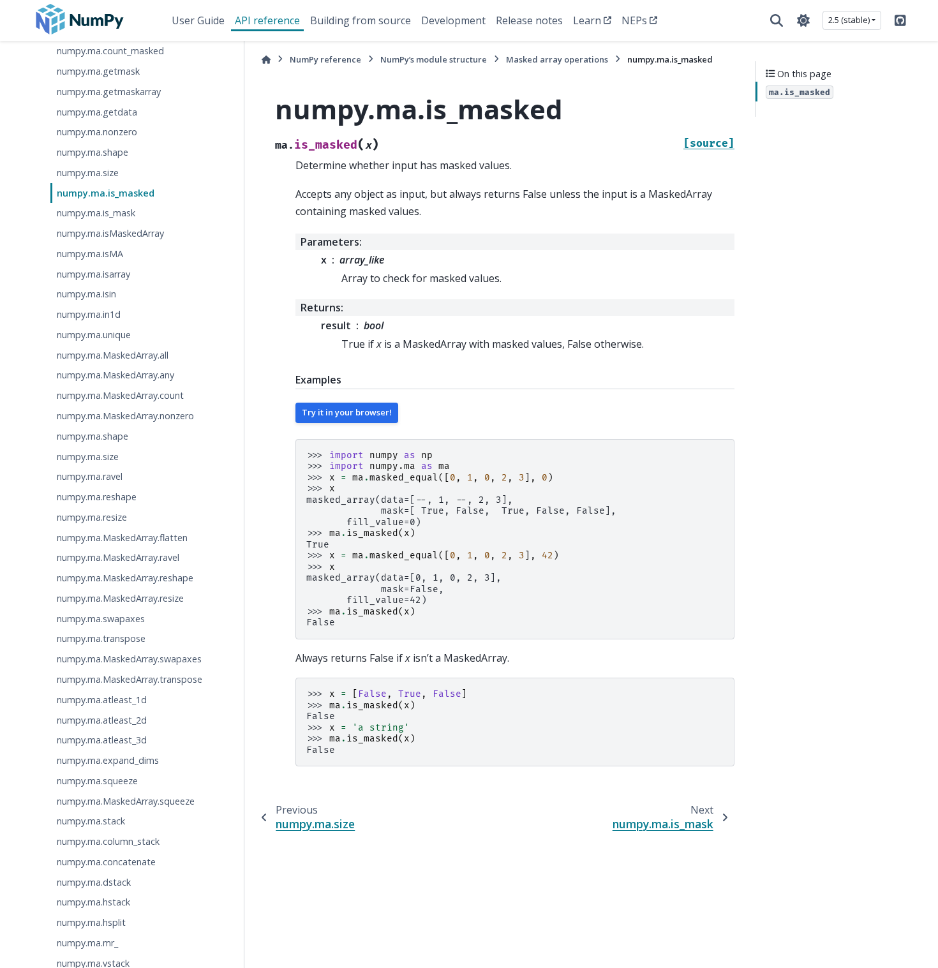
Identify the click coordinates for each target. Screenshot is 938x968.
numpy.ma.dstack (94, 882)
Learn (587, 20)
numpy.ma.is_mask (96, 213)
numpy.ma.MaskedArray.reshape (125, 578)
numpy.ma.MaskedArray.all (112, 355)
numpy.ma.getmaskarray (109, 92)
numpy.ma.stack (91, 821)
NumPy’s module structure (433, 59)
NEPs (634, 20)
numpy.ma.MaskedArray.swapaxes (129, 659)
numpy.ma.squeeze (97, 781)
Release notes (529, 20)
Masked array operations (557, 59)
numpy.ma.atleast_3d (102, 740)
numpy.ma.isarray (93, 274)
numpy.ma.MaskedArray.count (120, 395)
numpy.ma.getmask (98, 71)
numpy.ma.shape (92, 152)
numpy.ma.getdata (97, 112)
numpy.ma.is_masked (105, 193)
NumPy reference (325, 59)
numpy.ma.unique (94, 335)
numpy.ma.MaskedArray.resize (120, 598)
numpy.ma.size (88, 173)
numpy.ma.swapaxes (101, 619)
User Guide (198, 20)
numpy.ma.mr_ (87, 943)
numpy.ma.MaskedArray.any (115, 375)
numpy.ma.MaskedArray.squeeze (126, 801)
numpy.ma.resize (92, 517)
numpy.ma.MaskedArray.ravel (118, 557)
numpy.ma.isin (86, 294)
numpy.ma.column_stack (108, 841)
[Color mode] (803, 20)
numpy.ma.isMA (90, 254)
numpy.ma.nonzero (97, 132)
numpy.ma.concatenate (106, 862)
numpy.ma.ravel (90, 476)
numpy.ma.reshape (97, 497)
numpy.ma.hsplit (91, 922)
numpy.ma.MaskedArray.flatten (122, 538)
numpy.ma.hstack (93, 902)
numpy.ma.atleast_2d (102, 720)
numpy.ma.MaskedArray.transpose (129, 679)
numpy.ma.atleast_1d (102, 700)
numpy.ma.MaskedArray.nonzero (125, 416)
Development (453, 20)
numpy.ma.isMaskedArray (110, 233)
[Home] (266, 59)
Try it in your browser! (347, 412)
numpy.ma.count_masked (110, 51)
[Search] (776, 20)
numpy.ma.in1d (89, 314)
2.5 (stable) (849, 20)
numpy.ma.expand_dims (108, 760)
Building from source (360, 20)
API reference (267, 20)
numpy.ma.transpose (101, 638)
